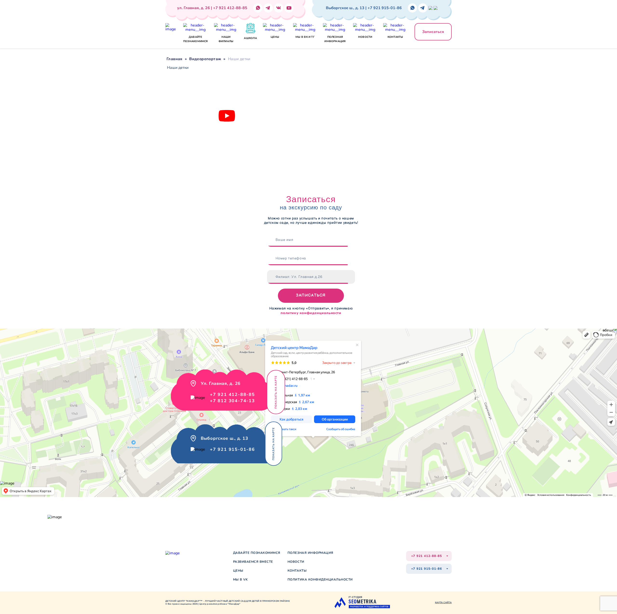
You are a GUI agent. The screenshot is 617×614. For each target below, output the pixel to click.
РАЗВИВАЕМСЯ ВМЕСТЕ (253, 562)
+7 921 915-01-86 (232, 449)
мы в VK (240, 580)
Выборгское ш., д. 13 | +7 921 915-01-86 (364, 8)
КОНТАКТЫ (297, 571)
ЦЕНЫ (238, 571)
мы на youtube (235, 516)
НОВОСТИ (296, 562)
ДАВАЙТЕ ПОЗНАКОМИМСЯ (256, 553)
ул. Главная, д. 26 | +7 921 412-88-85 (212, 8)
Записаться (433, 31)
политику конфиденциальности (311, 312)
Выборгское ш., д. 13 (83, 520)
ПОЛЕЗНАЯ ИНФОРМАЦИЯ (310, 553)
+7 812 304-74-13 (232, 401)
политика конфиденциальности (320, 580)
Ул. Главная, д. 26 (81, 514)
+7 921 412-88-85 (232, 394)
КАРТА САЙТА (443, 602)
